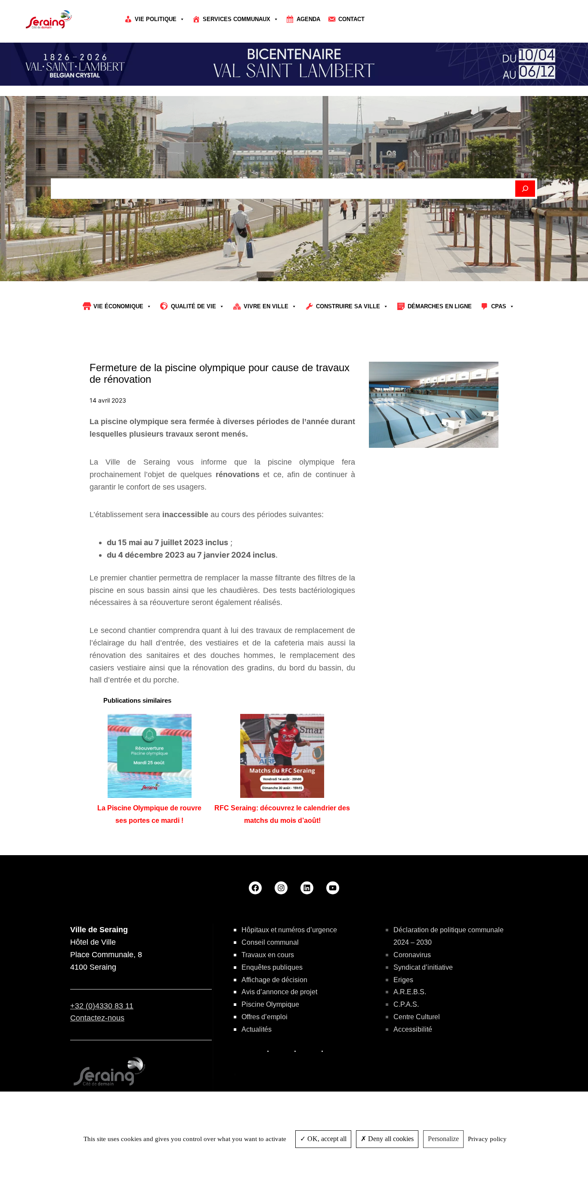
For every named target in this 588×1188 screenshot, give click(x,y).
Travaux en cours (267, 954)
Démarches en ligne (440, 306)
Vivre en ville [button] (266, 306)
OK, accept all (326, 1138)
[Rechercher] (525, 188)
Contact (351, 19)
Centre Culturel (416, 1017)
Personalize (443, 1138)
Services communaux (236, 19)
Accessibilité (412, 1029)
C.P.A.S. (406, 1004)
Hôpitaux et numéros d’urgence (289, 930)
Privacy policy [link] (487, 1138)
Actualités (256, 1029)
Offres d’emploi (264, 1017)
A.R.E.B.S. (409, 992)
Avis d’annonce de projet (279, 992)
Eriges (403, 979)
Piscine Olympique (270, 1004)
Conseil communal (270, 942)
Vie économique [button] (118, 306)
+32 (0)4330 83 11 (101, 1006)
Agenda (308, 19)
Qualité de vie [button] (193, 306)
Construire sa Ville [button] (348, 306)
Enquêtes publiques (272, 967)
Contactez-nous (97, 1018)
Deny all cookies (390, 1138)
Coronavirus (412, 954)
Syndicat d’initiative (423, 967)
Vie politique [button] (155, 19)
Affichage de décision (274, 979)
